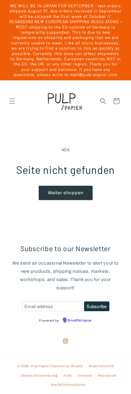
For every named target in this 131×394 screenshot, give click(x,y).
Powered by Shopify (66, 366)
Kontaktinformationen (68, 384)
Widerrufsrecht (101, 366)
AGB (67, 375)
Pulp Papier (40, 366)
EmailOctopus (80, 320)
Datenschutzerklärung (39, 375)
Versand (85, 375)
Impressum (107, 375)
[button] (12, 101)
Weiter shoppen (65, 192)
